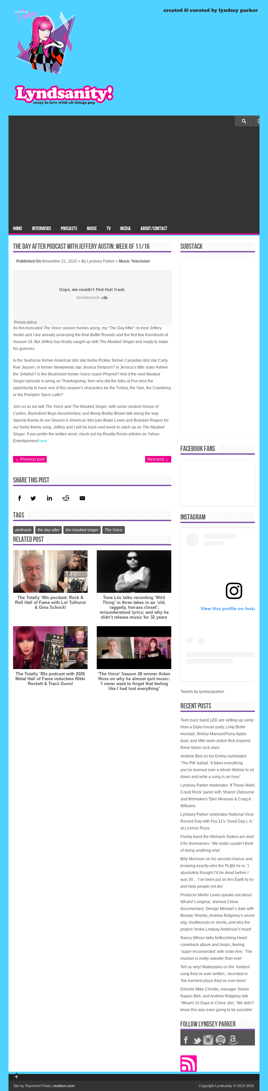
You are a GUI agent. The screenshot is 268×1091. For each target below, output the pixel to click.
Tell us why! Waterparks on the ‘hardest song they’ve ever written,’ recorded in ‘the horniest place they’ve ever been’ (215, 974)
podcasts (23, 530)
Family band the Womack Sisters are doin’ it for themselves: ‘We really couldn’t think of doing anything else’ (217, 843)
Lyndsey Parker (101, 261)
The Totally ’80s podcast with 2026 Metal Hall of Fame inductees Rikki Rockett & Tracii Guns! (50, 678)
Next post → (158, 459)
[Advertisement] (134, 175)
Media (125, 229)
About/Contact (154, 229)
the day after (48, 530)
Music (92, 229)
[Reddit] (65, 498)
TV (108, 229)
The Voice (114, 530)
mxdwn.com (64, 1086)
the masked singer (82, 530)
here (43, 441)
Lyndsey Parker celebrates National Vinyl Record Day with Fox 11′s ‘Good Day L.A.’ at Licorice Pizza (217, 821)
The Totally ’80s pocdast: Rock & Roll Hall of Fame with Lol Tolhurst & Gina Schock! (50, 602)
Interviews (41, 229)
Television (140, 261)
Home (17, 229)
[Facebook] (19, 498)
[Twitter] (33, 498)
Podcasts (69, 229)
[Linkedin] (48, 498)
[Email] (82, 498)
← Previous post (29, 459)
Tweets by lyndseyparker (202, 691)
